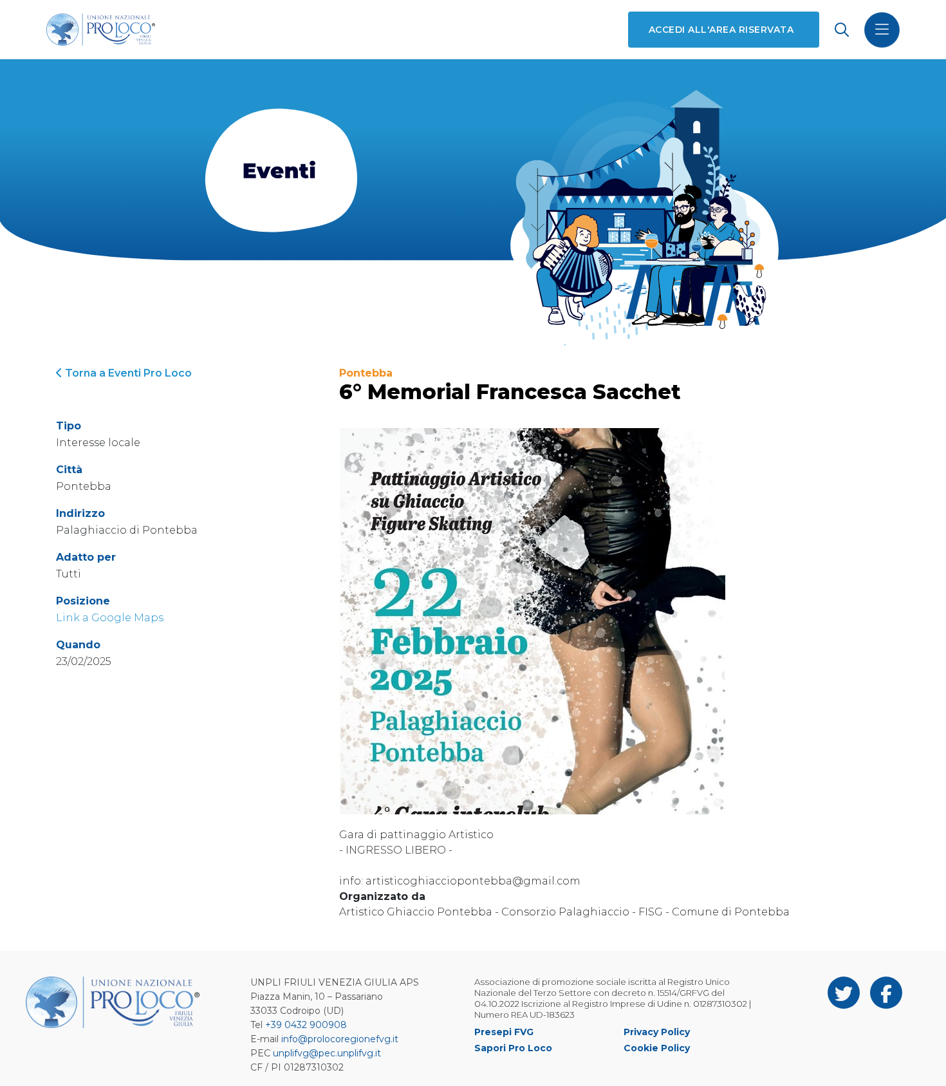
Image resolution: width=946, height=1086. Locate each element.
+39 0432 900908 (306, 1025)
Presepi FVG (503, 1032)
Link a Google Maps (109, 618)
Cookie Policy (657, 1048)
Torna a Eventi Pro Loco (127, 373)
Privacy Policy (657, 1032)
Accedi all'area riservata (721, 29)
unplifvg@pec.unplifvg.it (327, 1053)
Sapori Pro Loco (513, 1048)
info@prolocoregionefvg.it (339, 1039)
